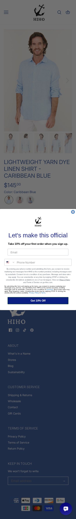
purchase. (49, 289)
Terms (43, 293)
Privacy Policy (64, 280)
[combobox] (9, 262)
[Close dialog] (73, 212)
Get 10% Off (38, 300)
